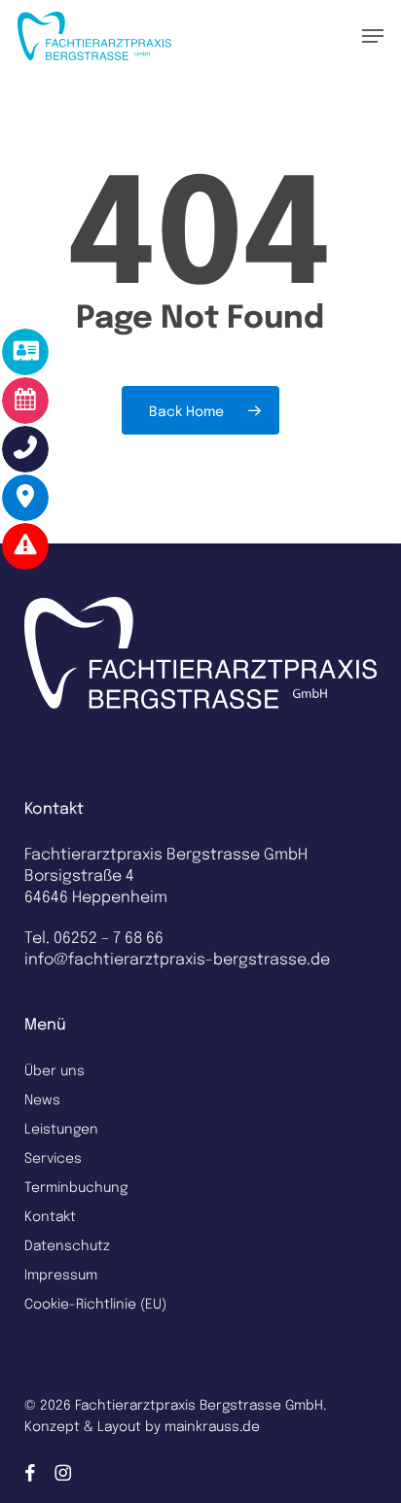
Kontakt (50, 1215)
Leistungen (61, 1127)
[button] (372, 36)
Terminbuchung (76, 1186)
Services (53, 1157)
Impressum (60, 1273)
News (42, 1098)
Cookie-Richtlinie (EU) (95, 1302)
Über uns (54, 1069)
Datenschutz (67, 1244)
